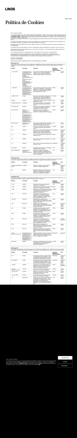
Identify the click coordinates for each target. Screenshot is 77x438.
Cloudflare (24, 85)
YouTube (24, 269)
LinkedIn (24, 84)
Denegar (65, 361)
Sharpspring (24, 277)
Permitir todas (65, 357)
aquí (40, 363)
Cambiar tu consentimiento (17, 58)
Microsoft (24, 193)
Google (24, 96)
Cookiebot (44, 60)
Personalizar (64, 365)
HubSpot (24, 75)
